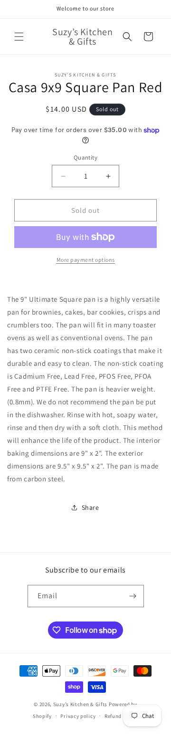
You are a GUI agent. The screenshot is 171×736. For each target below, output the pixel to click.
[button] (19, 36)
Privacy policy (77, 716)
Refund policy (121, 716)
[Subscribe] (133, 596)
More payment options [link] (86, 259)
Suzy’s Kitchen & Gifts (81, 704)
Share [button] (90, 507)
